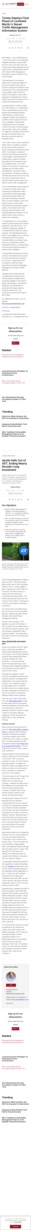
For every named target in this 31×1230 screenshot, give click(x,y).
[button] (3, 4)
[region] (15, 1223)
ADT (22, 587)
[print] (28, 48)
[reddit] (18, 48)
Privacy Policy (18, 1222)
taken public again (15, 701)
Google (10, 866)
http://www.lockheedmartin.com (13, 303)
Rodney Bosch (15, 487)
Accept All (15, 1226)
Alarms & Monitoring (8, 455)
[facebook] (9, 48)
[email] (21, 48)
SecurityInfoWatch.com (20, 999)
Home (3, 13)
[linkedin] (12, 48)
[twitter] (15, 48)
